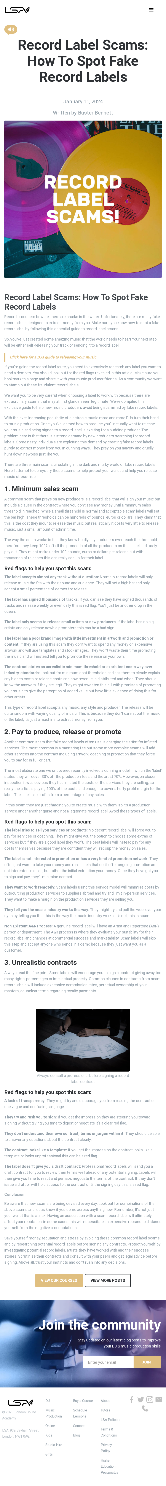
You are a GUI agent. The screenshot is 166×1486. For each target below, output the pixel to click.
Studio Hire (53, 1445)
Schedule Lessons (80, 1413)
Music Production (53, 1413)
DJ (47, 1401)
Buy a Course (83, 1401)
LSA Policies (110, 1420)
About (105, 1401)
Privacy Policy (106, 1448)
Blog (76, 1435)
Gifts (49, 1454)
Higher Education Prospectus (109, 1466)
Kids (48, 1435)
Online (50, 1426)
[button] (151, 10)
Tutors (105, 1410)
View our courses (59, 1280)
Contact (79, 1426)
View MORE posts (108, 1280)
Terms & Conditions (109, 1432)
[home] (17, 9)
